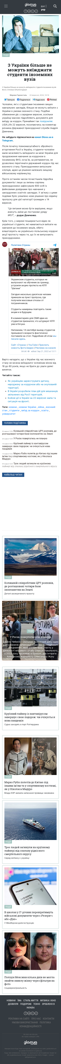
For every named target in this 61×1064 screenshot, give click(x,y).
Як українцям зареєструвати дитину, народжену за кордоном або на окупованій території (32, 384)
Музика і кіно (48, 1000)
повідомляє (46, 121)
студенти (14, 410)
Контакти (48, 1018)
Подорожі (25, 1004)
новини (13, 407)
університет (9, 413)
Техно (36, 1004)
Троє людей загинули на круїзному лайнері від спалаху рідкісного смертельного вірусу (30, 465)
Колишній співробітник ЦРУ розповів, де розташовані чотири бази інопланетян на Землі (29, 432)
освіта (44, 410)
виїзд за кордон (30, 410)
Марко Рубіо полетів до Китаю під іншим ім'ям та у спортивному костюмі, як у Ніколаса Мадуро (29, 456)
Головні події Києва (15, 423)
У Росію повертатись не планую (25, 438)
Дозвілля (13, 1004)
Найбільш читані (13, 474)
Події (6, 55)
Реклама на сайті (18, 1018)
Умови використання (25, 1022)
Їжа (19, 1000)
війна (41, 407)
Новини (11, 1000)
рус (43, 6)
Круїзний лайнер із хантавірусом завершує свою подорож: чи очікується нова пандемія (26, 446)
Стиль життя (30, 1000)
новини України (27, 407)
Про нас (36, 1018)
